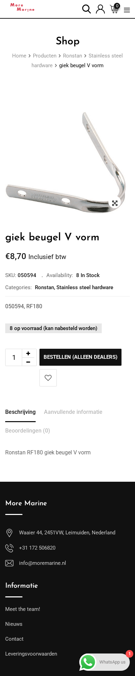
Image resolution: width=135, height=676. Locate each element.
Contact (14, 639)
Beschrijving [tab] (20, 412)
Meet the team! (22, 609)
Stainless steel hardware (84, 287)
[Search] (86, 8)
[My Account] (100, 8)
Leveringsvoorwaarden (31, 654)
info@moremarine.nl (42, 563)
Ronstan (44, 287)
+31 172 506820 (37, 548)
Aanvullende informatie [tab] (73, 412)
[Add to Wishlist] (48, 377)
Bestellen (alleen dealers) (80, 357)
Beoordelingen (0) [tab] (27, 430)
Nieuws (13, 624)
